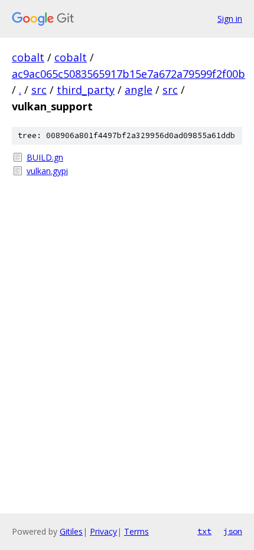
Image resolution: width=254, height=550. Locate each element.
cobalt (28, 57)
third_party (86, 90)
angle (138, 90)
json (232, 531)
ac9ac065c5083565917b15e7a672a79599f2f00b (128, 74)
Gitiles (71, 531)
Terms (136, 531)
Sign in (229, 18)
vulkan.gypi (47, 170)
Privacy (103, 531)
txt (204, 531)
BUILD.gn (45, 157)
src (39, 90)
